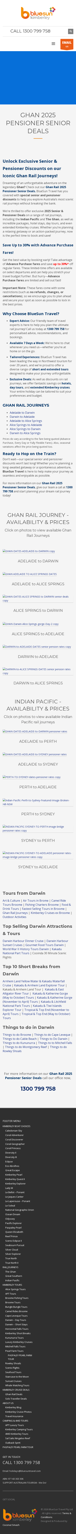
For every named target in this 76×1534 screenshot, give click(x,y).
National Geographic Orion (19, 1209)
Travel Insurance (14, 1416)
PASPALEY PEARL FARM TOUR (20, 1357)
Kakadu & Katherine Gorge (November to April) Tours (37, 1000)
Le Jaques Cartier (14, 1196)
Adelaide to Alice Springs (26, 421)
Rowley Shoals (13, 1363)
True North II (11, 1262)
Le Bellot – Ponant (14, 1192)
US (67, 44)
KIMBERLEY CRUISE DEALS (16, 1389)
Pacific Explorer (13, 1223)
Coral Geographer (15, 1144)
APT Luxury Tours (14, 1425)
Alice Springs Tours (15, 1289)
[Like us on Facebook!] (17, 1499)
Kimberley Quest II (15, 1179)
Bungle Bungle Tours (16, 1306)
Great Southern (13, 1276)
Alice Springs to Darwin (25, 429)
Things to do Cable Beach (20, 1039)
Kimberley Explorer (15, 1183)
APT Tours (10, 1293)
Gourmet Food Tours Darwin (44, 945)
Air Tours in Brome (35, 901)
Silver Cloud (11, 1249)
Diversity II (10, 1152)
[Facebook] (56, 31)
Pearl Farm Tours (14, 1350)
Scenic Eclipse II (13, 1240)
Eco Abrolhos (12, 1166)
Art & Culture (11, 901)
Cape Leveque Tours (16, 1315)
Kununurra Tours (14, 1337)
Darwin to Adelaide (22, 417)
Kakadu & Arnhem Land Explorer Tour (39, 985)
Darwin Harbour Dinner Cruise (23, 941)
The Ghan (10, 1271)
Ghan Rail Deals (13, 1394)
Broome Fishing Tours (16, 1298)
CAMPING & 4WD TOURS (15, 1420)
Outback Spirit (12, 1442)
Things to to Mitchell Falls (55, 1043)
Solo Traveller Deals (16, 1398)
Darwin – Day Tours (15, 1320)
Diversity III (11, 1157)
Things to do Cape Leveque (52, 1035)
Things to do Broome (17, 1035)
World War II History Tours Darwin (26, 949)
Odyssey (10, 1218)
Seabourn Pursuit (14, 1245)
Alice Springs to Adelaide (26, 425)
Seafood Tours (13, 1372)
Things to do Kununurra (19, 1043)
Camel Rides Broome (16, 1311)
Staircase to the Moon (17, 1376)
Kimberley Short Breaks (18, 1333)
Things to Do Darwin (53, 1039)
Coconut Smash (11, 1525)
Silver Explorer (13, 1253)
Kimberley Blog (13, 1407)
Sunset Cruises (13, 1381)
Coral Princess (13, 1148)
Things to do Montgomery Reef (26, 1047)
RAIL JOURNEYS (10, 1267)
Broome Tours (13, 1302)
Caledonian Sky (13, 1130)
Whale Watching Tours (17, 1385)
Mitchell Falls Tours (15, 1346)
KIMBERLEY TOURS (12, 1284)
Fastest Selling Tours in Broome (43, 909)
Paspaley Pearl (13, 1227)
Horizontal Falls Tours (16, 1328)
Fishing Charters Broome (42, 905)
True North (11, 1258)
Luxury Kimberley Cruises (19, 1342)
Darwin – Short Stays (16, 1324)
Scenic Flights (12, 1367)
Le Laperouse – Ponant (17, 1201)
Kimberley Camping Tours (19, 1429)
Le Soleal (10, 1205)
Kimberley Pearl (13, 1174)
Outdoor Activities (15, 917)
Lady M (9, 1188)
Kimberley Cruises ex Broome (50, 913)
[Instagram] (62, 31)
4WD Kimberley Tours (16, 1433)
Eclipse (9, 1161)
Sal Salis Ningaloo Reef (17, 1438)
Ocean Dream (12, 1214)
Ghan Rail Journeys (15, 913)
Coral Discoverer (14, 1139)
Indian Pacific (12, 1280)
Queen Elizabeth (14, 1231)
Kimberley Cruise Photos (18, 1411)
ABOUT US (8, 1403)
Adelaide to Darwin (22, 413)
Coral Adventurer (14, 1135)
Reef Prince (11, 1236)
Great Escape (12, 1170)
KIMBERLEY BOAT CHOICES (16, 1126)
